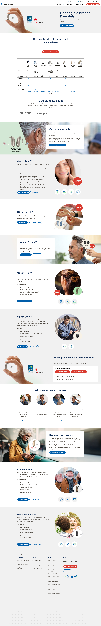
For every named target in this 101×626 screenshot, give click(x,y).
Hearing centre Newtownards (51, 590)
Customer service (36, 560)
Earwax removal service (22, 564)
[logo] (7, 4)
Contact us (34, 563)
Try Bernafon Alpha (22, 499)
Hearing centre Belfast (53, 563)
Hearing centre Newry (53, 587)
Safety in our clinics (36, 565)
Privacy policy (20, 571)
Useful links (20, 558)
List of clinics (67, 571)
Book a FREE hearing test (93, 4)
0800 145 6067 (71, 561)
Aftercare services (75, 422)
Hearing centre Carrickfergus (51, 566)
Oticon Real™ (37, 301)
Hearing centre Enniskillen (54, 593)
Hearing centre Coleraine (53, 579)
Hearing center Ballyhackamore (51, 570)
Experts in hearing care (42, 420)
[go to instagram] (72, 576)
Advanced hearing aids (59, 420)
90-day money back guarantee (50, 52)
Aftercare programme (37, 568)
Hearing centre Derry (53, 560)
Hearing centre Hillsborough (54, 584)
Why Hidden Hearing (25, 420)
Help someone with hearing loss (23, 561)
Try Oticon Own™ (22, 346)
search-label (99, 1)
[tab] (60, 4)
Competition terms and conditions (22, 567)
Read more (28, 91)
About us (34, 558)
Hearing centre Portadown (54, 576)
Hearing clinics (52, 558)
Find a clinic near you (34, 499)
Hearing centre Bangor (53, 581)
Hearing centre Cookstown (54, 596)
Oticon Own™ (33, 346)
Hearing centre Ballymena (54, 574)
